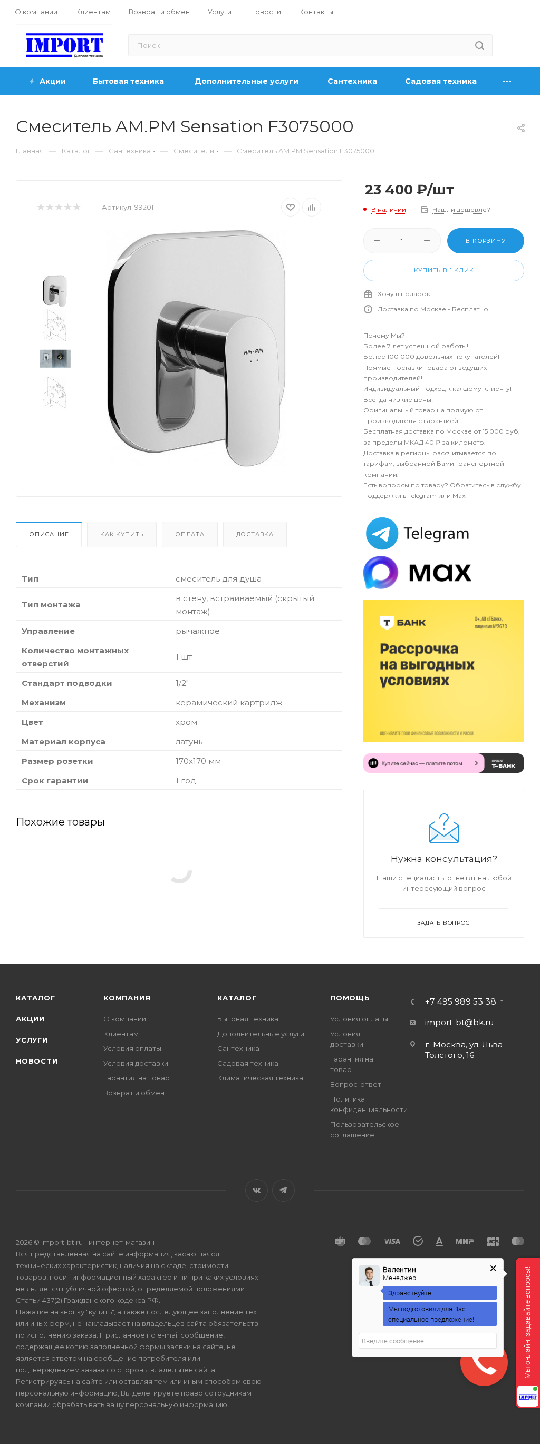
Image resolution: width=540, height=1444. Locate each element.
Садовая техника (247, 1063)
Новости (37, 1061)
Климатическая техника (260, 1078)
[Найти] (480, 45)
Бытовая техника (247, 1019)
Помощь (350, 998)
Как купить (121, 534)
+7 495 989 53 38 (460, 1002)
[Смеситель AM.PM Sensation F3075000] (196, 348)
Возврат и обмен (134, 1092)
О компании (124, 1019)
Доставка (255, 534)
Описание (49, 534)
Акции (30, 1019)
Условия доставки (135, 1063)
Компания (126, 998)
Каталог (35, 998)
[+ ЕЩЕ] (507, 81)
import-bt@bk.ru (459, 1022)
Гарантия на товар (136, 1078)
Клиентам (121, 1033)
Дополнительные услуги (260, 1033)
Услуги (32, 1040)
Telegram (283, 1190)
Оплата (190, 534)
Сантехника (238, 1048)
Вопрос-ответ (355, 1084)
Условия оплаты (132, 1048)
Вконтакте (256, 1190)
